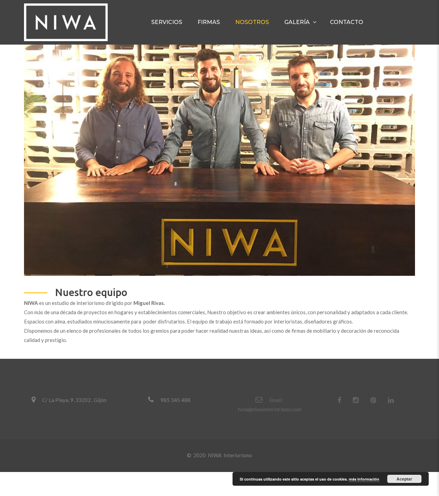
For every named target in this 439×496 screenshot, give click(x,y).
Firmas (209, 22)
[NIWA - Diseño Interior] (66, 22)
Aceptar (404, 479)
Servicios (166, 22)
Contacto (346, 22)
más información (364, 479)
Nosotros (252, 22)
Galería (297, 22)
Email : (276, 400)
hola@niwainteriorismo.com (269, 409)
